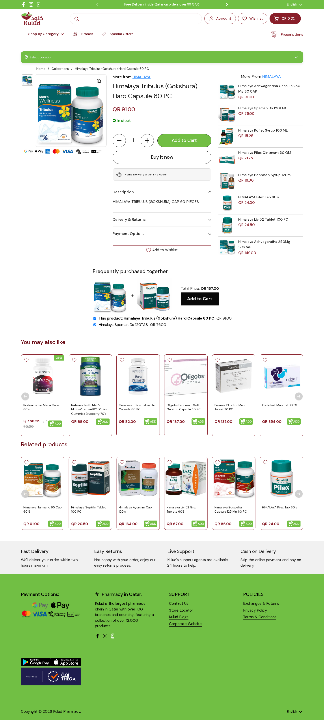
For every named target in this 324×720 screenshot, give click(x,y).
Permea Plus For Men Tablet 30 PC (229, 407)
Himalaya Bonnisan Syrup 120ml (264, 175)
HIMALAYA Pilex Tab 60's (258, 197)
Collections (60, 69)
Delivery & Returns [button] (129, 219)
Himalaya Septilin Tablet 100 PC (88, 509)
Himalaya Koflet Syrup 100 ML (263, 130)
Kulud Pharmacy (66, 711)
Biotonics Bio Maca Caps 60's (41, 407)
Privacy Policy (255, 610)
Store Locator (181, 610)
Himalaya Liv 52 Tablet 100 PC (263, 219)
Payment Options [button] (129, 233)
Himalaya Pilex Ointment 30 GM (264, 152)
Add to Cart (199, 298)
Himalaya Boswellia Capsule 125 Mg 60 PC (230, 509)
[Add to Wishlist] (26, 360)
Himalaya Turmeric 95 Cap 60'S (42, 509)
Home (40, 69)
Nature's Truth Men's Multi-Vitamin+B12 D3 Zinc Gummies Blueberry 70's (89, 409)
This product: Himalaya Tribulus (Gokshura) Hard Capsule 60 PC (156, 318)
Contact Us (178, 603)
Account (223, 18)
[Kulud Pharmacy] (32, 18)
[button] (119, 140)
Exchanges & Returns (261, 603)
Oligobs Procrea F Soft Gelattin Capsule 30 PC (184, 407)
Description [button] (123, 192)
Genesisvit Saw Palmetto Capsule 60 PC (137, 407)
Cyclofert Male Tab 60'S (279, 405)
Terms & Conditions (259, 616)
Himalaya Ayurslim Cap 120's (135, 509)
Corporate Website (185, 623)
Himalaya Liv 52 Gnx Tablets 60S (181, 509)
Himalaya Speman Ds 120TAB (262, 108)
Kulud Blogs (178, 616)
